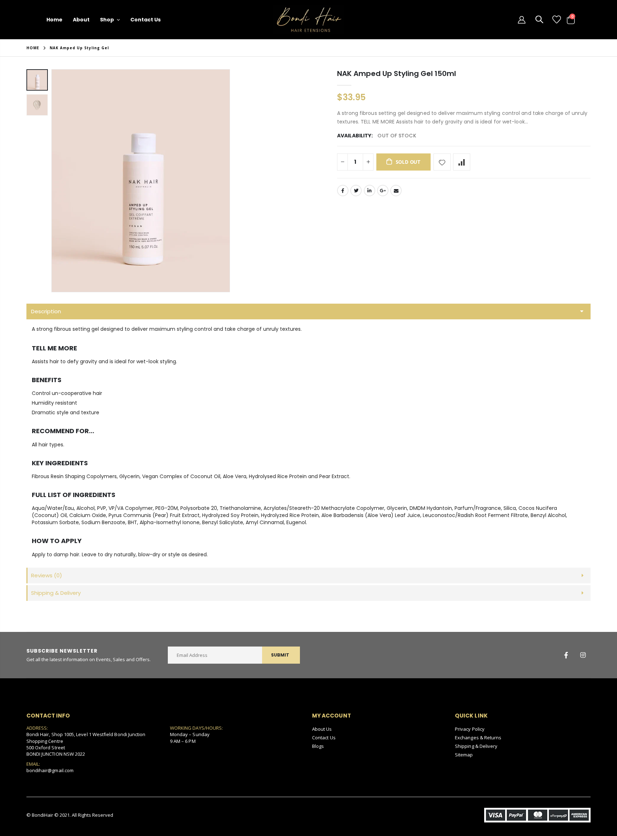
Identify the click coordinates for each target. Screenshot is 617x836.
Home (32, 47)
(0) (46, 575)
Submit (280, 655)
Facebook (342, 190)
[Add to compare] (461, 162)
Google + (382, 190)
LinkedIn (369, 190)
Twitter (356, 190)
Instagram (583, 655)
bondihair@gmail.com (50, 770)
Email (396, 190)
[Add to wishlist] (442, 162)
